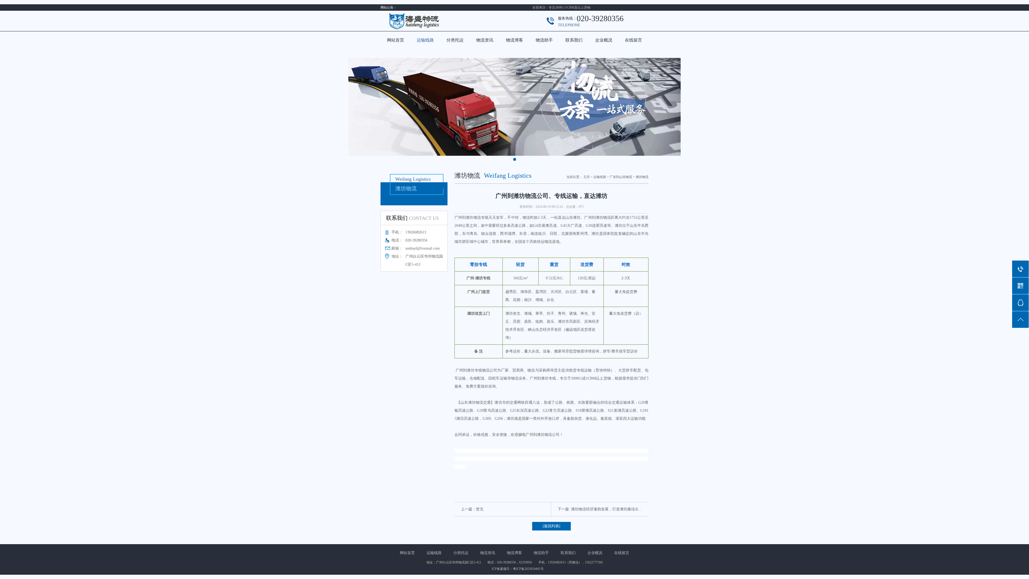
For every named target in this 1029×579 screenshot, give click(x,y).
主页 (586, 177)
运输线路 (425, 40)
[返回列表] (551, 526)
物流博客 (514, 40)
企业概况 (603, 40)
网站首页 (395, 40)
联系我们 (574, 40)
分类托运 (455, 40)
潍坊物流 (642, 177)
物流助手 (544, 40)
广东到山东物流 (621, 177)
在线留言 (633, 40)
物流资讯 (484, 40)
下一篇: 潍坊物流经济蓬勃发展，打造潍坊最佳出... (600, 509)
